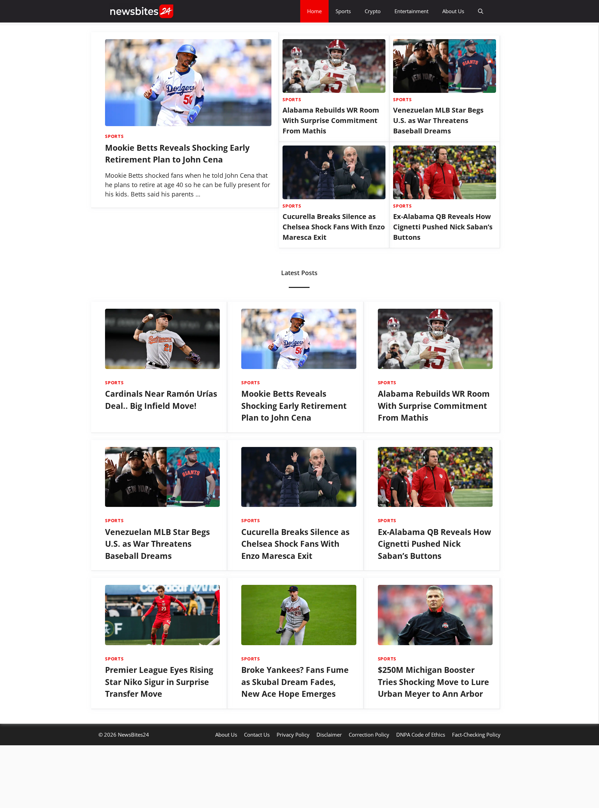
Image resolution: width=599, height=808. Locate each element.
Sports (343, 11)
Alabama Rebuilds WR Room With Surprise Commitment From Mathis (331, 120)
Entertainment (411, 11)
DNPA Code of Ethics (420, 734)
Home (314, 11)
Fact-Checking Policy (476, 734)
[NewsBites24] (142, 11)
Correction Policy (369, 734)
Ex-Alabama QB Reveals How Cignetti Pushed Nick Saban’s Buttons (443, 227)
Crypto (373, 11)
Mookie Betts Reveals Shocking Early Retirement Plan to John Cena (294, 405)
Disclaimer (329, 734)
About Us (453, 11)
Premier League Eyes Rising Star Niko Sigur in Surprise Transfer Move (159, 681)
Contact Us (257, 734)
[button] (480, 11)
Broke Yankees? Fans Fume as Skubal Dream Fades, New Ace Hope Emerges (295, 681)
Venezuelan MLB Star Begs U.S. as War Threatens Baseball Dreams (438, 120)
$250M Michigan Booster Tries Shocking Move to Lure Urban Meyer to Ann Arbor (433, 681)
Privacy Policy (293, 734)
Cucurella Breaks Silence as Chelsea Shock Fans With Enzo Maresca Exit (334, 227)
